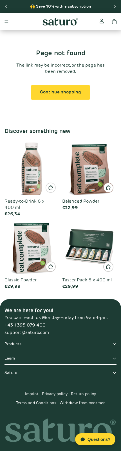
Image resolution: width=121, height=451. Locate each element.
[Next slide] (115, 6)
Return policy (83, 394)
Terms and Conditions (36, 403)
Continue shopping (60, 92)
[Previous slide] (6, 6)
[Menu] (6, 21)
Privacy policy (55, 394)
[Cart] (114, 22)
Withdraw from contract (82, 403)
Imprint (32, 394)
